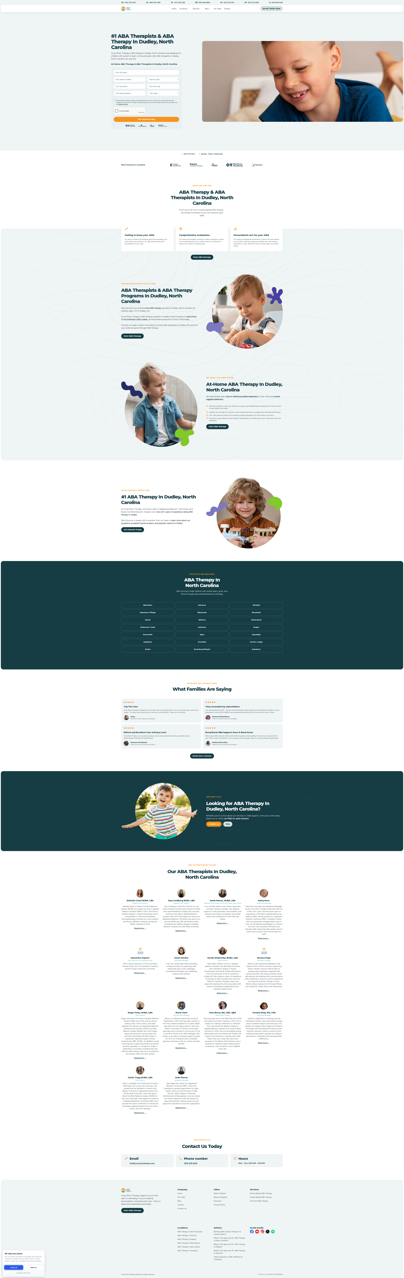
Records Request (220, 1197)
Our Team (217, 9)
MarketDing (278, 1274)
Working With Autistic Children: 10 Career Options (227, 1233)
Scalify (269, 1274)
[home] (126, 9)
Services (196, 9)
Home (174, 9)
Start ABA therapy (202, 257)
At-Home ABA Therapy (259, 1201)
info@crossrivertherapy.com (142, 1163)
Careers (227, 9)
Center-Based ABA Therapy (261, 1197)
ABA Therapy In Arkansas (187, 1251)
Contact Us (182, 1208)
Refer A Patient (220, 1193)
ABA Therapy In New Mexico (188, 1243)
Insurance (217, 1201)
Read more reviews (202, 756)
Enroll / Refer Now (271, 9)
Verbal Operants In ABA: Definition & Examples (228, 1258)
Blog (179, 1201)
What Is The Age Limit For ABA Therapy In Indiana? (229, 1245)
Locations (183, 9)
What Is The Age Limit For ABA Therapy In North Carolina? (229, 1239)
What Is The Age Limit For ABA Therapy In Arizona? (229, 1252)
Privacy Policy (123, 104)
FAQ (228, 824)
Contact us (214, 824)
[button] (184, 9)
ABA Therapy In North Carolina (189, 1232)
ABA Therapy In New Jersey (188, 1247)
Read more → (140, 928)
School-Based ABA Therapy (261, 1193)
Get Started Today (133, 530)
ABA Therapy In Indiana (186, 1239)
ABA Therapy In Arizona (186, 1235)
